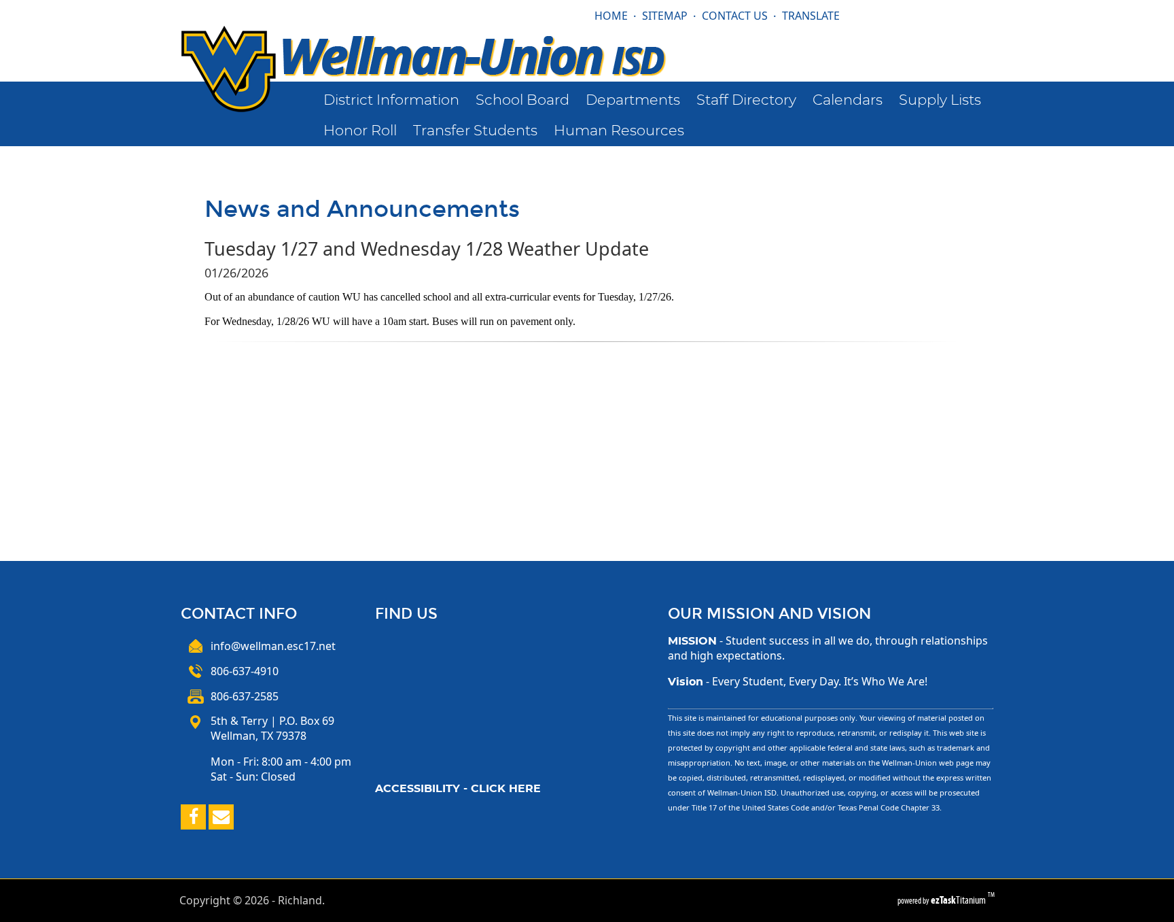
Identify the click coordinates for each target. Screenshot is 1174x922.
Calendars (848, 100)
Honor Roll (360, 131)
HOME (611, 15)
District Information (391, 100)
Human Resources (619, 131)
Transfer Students (475, 131)
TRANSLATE (811, 15)
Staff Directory (746, 100)
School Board (522, 100)
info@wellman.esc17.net (273, 645)
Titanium (959, 899)
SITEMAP (665, 15)
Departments (633, 100)
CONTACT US (735, 15)
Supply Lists (940, 100)
